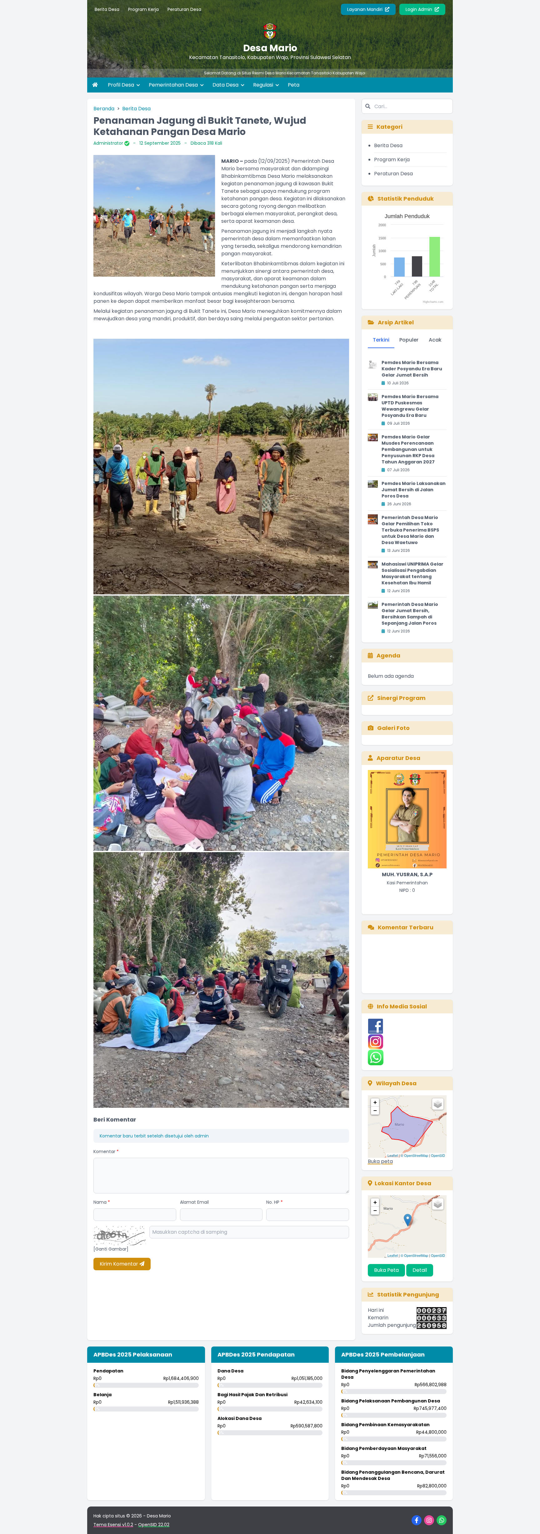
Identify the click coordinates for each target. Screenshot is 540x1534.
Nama (101, 1202)
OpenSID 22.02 (153, 1525)
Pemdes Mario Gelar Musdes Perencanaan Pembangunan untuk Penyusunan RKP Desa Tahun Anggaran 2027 (408, 449)
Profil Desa (121, 84)
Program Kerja (143, 9)
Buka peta (380, 1161)
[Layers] (437, 1104)
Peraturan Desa (184, 9)
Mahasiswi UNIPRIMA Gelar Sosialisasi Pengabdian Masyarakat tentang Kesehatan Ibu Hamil (412, 573)
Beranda (103, 108)
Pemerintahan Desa (174, 84)
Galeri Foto (393, 728)
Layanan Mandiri (365, 9)
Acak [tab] (435, 339)
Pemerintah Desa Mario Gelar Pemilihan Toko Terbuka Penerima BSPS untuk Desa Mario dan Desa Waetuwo (410, 530)
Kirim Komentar (119, 1263)
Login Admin (419, 9)
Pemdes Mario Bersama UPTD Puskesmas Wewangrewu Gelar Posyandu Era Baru (410, 405)
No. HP (274, 1202)
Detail (419, 1270)
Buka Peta (386, 1270)
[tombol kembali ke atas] (527, 1521)
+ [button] (375, 1102)
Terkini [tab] (381, 339)
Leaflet (393, 1155)
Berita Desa (107, 9)
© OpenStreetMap (414, 1155)
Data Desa (226, 84)
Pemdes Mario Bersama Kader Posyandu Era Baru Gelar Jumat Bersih (412, 368)
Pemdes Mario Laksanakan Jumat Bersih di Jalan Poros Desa (414, 489)
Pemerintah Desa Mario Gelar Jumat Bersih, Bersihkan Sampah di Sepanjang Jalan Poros (410, 613)
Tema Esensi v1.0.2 (113, 1525)
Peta (293, 84)
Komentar (106, 1151)
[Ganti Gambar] (110, 1249)
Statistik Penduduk (405, 198)
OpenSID (438, 1155)
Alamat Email (194, 1202)
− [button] (375, 1110)
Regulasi (263, 84)
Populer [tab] (408, 339)
